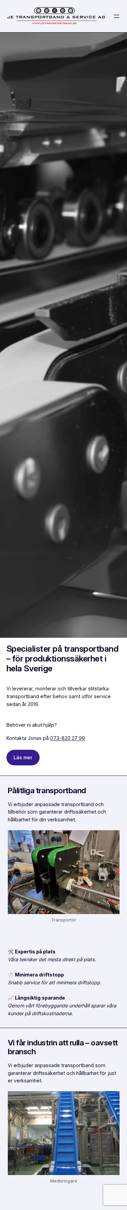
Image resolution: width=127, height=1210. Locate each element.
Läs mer (23, 757)
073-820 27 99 (67, 738)
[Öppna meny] (116, 16)
